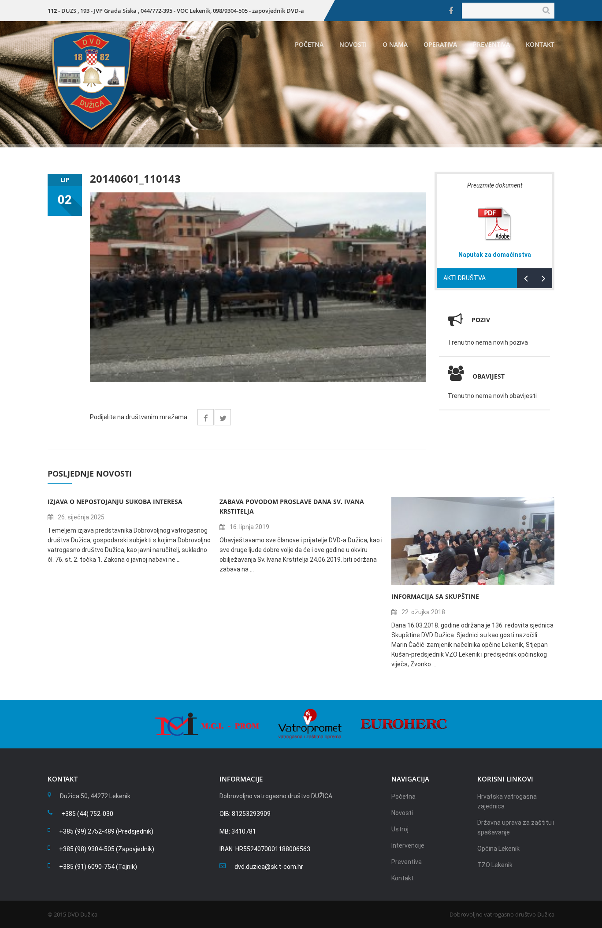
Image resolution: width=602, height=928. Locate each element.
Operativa (440, 44)
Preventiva (491, 44)
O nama (395, 44)
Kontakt (540, 44)
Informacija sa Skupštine (435, 596)
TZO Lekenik (495, 864)
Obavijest (488, 376)
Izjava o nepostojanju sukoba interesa (115, 501)
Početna (309, 44)
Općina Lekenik (498, 848)
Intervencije (407, 845)
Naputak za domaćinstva (494, 254)
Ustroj (400, 829)
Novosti (353, 44)
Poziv (481, 320)
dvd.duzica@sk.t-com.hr (268, 866)
